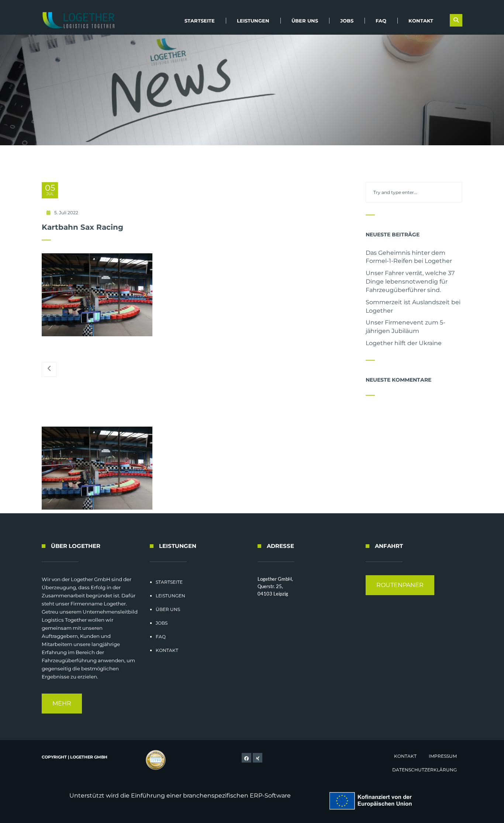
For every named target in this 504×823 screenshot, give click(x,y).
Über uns (304, 21)
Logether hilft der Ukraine (404, 343)
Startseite (199, 21)
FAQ (381, 21)
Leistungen (253, 21)
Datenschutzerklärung (424, 769)
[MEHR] (62, 711)
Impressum (443, 756)
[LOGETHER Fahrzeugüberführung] (75, 20)
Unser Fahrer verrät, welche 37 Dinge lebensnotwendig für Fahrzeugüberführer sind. (410, 282)
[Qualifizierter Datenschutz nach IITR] (156, 760)
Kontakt (420, 21)
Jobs (346, 21)
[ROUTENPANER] (400, 593)
